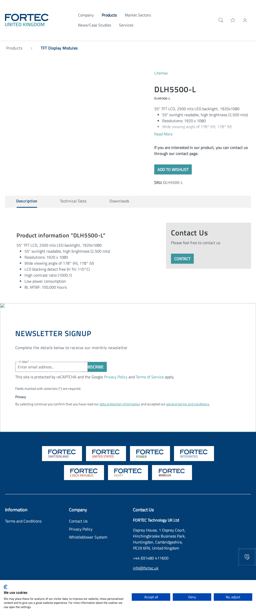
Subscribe (94, 367)
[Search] (219, 20)
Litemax (161, 73)
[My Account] (245, 20)
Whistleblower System (88, 537)
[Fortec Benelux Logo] (172, 472)
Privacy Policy (116, 377)
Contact (182, 259)
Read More (163, 134)
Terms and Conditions (23, 521)
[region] (74, 123)
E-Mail (24, 361)
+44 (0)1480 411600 (150, 558)
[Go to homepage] (26, 19)
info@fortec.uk (145, 568)
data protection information (120, 404)
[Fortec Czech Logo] (84, 472)
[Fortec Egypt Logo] (128, 472)
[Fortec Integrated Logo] (194, 453)
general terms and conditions (187, 404)
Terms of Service (150, 377)
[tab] (27, 202)
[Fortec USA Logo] (106, 453)
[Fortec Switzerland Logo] (62, 453)
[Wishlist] (233, 20)
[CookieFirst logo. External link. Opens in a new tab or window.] (6, 587)
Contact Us (78, 521)
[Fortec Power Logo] (150, 453)
